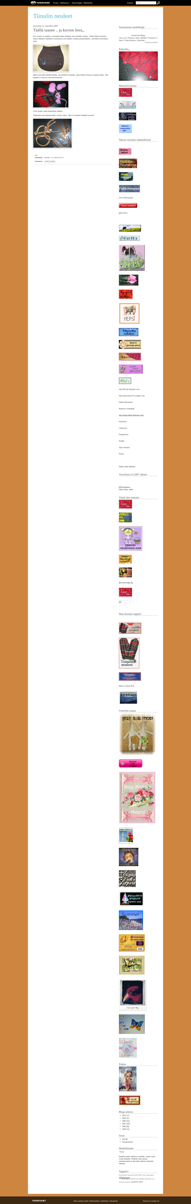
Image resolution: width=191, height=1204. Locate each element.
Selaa (77, 3)
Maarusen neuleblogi (126, 409)
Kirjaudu (130, 3)
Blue (132, 686)
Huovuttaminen (123, 1175)
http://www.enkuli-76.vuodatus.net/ (132, 396)
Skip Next (141, 40)
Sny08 (144, 1175)
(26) (125, 1126)
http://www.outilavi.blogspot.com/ (131, 415)
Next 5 (121, 40)
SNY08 (124, 1139)
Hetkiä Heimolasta (126, 402)
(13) (125, 1129)
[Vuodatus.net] (39, 1201)
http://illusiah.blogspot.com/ (129, 389)
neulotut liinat (128, 1182)
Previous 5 (152, 38)
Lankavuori (123, 428)
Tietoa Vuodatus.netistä (80, 1201)
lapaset (142, 1179)
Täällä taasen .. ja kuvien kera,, (58, 30)
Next (137, 38)
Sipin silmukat (124, 447)
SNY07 (140, 1175)
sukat (141, 1182)
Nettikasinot (64, 3)
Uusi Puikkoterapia (126, 198)
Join (120, 38)
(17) (125, 1115)
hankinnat (133, 1179)
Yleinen (124, 1178)
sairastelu (134, 1182)
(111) (126, 1121)
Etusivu (56, 3)
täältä (131, 490)
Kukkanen (122, 422)
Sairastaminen (127, 1142)
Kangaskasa (123, 434)
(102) (126, 1124)
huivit (137, 1179)
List (125, 38)
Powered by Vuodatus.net (151, 1201)
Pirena (121, 454)
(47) (125, 1118)
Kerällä (121, 441)
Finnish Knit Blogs (138, 35)
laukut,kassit (50, 161)
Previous (131, 38)
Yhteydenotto (113, 1201)
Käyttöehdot (104, 1201)
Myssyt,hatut (130, 1175)
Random (144, 38)
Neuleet (136, 1175)
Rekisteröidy (87, 3)
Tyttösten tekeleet (150, 1175)
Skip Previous (130, 40)
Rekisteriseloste (94, 1201)
